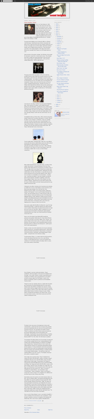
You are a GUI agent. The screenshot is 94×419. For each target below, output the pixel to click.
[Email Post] (42, 400)
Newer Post (26, 409)
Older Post (50, 409)
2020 (57, 31)
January (59, 102)
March (58, 98)
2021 (57, 29)
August (58, 43)
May (58, 95)
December (59, 36)
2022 (57, 27)
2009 (57, 104)
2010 (57, 34)
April (58, 96)
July (58, 45)
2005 (57, 106)
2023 (57, 25)
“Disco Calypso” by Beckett (62, 78)
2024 (57, 24)
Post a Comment (27, 407)
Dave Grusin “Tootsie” (61, 69)
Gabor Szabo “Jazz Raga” (62, 68)
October (59, 40)
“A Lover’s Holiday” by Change (63, 79)
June (58, 47)
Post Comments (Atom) (34, 412)
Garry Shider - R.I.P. (61, 58)
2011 (57, 33)
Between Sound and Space (62, 81)
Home (38, 409)
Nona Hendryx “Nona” (61, 63)
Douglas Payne (65, 112)
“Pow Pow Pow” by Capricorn (62, 89)
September (59, 41)
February (59, 100)
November (59, 38)
